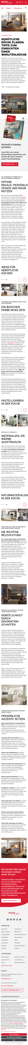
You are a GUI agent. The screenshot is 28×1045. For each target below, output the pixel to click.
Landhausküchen (5, 934)
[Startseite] (2, 8)
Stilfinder (16, 948)
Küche (24, 197)
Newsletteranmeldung (11, 990)
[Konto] (22, 2)
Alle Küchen (4, 929)
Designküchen (4, 937)
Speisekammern (18, 937)
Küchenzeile (10, 343)
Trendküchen (4, 940)
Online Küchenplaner (19, 945)
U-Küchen (3, 948)
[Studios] (17, 2)
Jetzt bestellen (9, 164)
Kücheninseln (17, 929)
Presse (3, 962)
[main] (14, 453)
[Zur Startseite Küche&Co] (6, 2)
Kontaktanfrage (5, 978)
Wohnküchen (17, 932)
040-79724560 (8, 986)
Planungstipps (6, 35)
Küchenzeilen (4, 943)
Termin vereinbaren (10, 900)
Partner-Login (8, 965)
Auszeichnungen (18, 959)
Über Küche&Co (5, 957)
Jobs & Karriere (5, 959)
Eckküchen (4, 945)
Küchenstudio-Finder (19, 962)
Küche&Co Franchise (19, 957)
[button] (23, 7)
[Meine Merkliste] (20, 2)
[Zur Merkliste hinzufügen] (3, 87)
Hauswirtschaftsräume (20, 934)
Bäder (16, 940)
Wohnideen (17, 943)
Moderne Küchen (5, 932)
